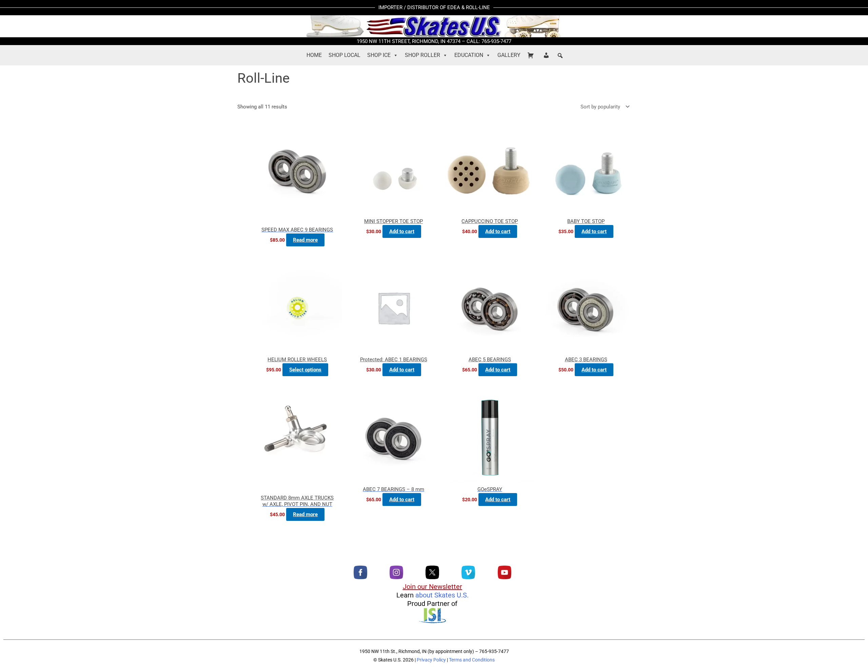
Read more (305, 240)
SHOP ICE (379, 55)
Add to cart (401, 231)
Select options (305, 370)
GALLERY (508, 55)
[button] (560, 55)
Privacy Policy (431, 660)
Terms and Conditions (472, 660)
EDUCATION (468, 55)
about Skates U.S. (442, 595)
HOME (314, 55)
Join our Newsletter (432, 587)
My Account (547, 55)
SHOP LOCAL (344, 55)
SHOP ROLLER (422, 55)
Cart (531, 55)
